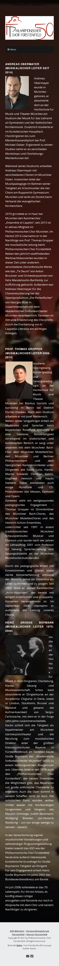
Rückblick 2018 (21, 4)
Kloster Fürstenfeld (37, 934)
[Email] (28, 956)
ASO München (17, 931)
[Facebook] (31, 956)
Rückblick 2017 (38, 4)
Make (19, 945)
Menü (13, 49)
